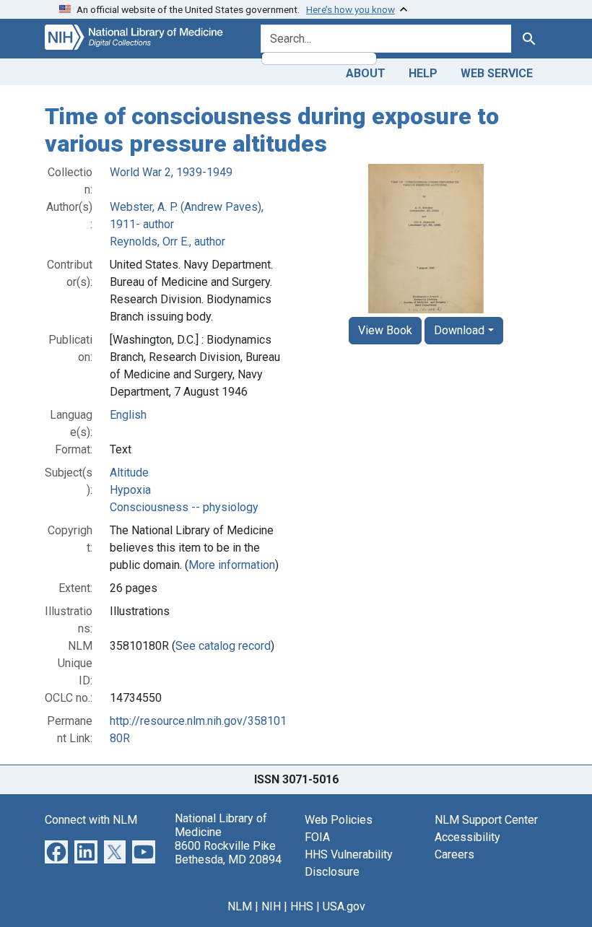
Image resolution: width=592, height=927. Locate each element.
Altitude (129, 472)
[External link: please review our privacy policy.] (56, 851)
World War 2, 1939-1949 (171, 172)
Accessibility (467, 837)
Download (459, 330)
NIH (271, 906)
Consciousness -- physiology (184, 507)
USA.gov (344, 906)
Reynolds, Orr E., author (167, 241)
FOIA (317, 837)
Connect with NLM (91, 820)
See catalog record (223, 646)
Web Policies (339, 820)
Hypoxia (130, 490)
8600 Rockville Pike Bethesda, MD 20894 (228, 852)
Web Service (497, 73)
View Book (385, 330)
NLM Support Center (486, 820)
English (128, 415)
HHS (301, 906)
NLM (239, 906)
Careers (454, 854)
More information (231, 565)
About (366, 73)
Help (423, 73)
